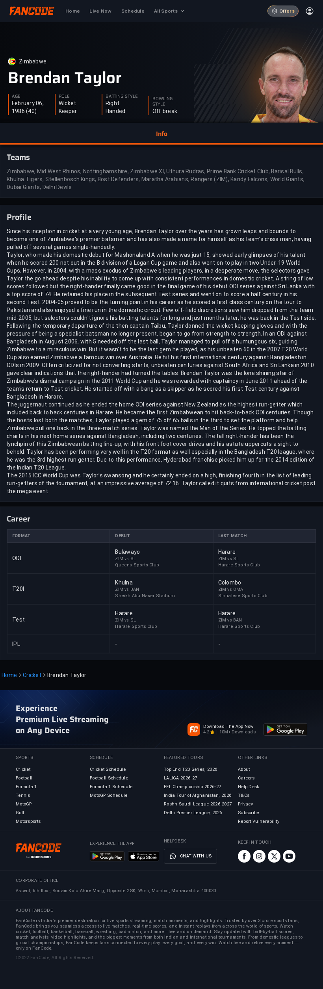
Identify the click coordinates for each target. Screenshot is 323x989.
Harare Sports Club (239, 565)
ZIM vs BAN (127, 589)
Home (9, 675)
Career (18, 518)
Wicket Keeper (68, 107)
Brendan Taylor (65, 78)
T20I (18, 589)
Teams (18, 157)
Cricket (32, 675)
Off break (164, 111)
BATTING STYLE (122, 96)
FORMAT (21, 535)
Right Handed (116, 107)
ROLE (64, 96)
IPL (16, 644)
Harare (227, 552)
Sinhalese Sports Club (242, 595)
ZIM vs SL (125, 558)
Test (18, 619)
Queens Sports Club (137, 565)
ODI (16, 558)
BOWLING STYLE (162, 101)
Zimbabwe (32, 61)
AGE (16, 96)
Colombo (229, 582)
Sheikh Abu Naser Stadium (145, 595)
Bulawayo (127, 552)
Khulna (124, 582)
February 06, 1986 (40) (28, 107)
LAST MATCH (232, 535)
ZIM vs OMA (230, 589)
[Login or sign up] (310, 11)
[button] (161, 133)
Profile (19, 217)
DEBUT (122, 535)
